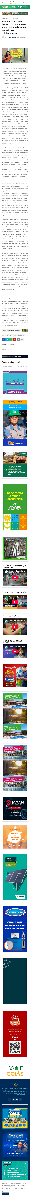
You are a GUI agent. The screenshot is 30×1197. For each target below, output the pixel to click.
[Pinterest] (14, 339)
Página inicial (5, 18)
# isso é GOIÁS (14, 18)
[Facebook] (3, 339)
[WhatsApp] (10, 339)
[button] (2, 2)
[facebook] (9, 1099)
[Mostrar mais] (22, 339)
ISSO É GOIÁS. (21, 335)
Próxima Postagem (22, 366)
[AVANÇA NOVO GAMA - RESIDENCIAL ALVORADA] (15, 464)
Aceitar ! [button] (5, 1194)
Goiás (15, 335)
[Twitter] (7, 339)
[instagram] (20, 1099)
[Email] (18, 339)
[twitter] (13, 1099)
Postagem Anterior (7, 366)
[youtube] (16, 1099)
